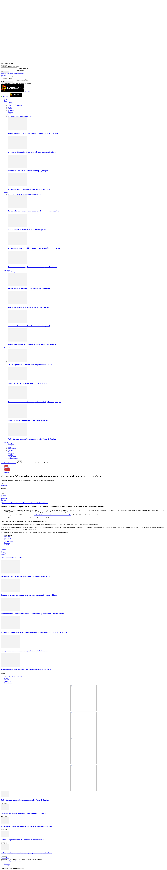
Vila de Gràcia (12, 463)
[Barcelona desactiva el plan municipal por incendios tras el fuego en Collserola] (17, 341)
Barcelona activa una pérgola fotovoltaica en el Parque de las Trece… (32, 267)
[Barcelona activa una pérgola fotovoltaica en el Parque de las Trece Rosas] (17, 263)
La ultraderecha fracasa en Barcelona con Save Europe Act (29, 326)
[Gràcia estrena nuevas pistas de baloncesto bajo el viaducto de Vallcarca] (5, 823)
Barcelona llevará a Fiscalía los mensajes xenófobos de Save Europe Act (33, 133)
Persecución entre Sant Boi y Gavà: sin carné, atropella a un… (30, 420)
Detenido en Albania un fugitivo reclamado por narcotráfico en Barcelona (34, 248)
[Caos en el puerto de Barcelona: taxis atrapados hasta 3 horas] (17, 361)
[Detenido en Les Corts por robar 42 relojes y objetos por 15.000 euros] (17, 167)
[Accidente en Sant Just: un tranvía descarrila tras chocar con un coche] (10, 666)
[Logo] (5, 96)
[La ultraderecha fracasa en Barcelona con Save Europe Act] (17, 322)
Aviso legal (4, 75)
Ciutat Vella (11, 444)
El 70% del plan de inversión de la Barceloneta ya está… (28, 229)
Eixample (10, 445)
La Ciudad (7, 270)
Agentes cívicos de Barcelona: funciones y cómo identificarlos (29, 288)
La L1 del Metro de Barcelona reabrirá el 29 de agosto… (28, 383)
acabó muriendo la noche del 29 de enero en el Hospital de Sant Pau (52, 515)
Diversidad (14, 194)
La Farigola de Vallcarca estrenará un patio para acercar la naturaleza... (26, 853)
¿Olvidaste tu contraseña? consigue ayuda (12, 73)
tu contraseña (20, 70)
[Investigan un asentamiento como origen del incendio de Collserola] (10, 647)
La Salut (6, 679)
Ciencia (10, 107)
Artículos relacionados (7, 557)
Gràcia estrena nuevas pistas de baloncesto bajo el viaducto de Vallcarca (26, 826)
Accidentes (7, 536)
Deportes (10, 112)
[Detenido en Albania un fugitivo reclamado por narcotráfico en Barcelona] (17, 245)
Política (22, 116)
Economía (13, 116)
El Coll (6, 678)
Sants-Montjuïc (12, 456)
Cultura (10, 108)
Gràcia (9, 447)
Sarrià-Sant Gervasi (13, 458)
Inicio (2, 463)
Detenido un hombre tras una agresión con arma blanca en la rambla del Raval (29, 595)
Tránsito (6, 544)
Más (5, 101)
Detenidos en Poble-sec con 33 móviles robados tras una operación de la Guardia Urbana (32, 614)
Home (6, 99)
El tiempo (13, 272)
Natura (18, 116)
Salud (25, 116)
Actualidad (7, 115)
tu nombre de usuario (22, 68)
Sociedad (6, 192)
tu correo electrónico (22, 80)
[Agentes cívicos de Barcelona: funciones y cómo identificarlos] (17, 285)
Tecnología (11, 110)
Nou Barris (11, 452)
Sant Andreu (11, 453)
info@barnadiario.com (14, 861)
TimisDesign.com (29, 868)
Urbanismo (39, 194)
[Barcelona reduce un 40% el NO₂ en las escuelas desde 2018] (17, 304)
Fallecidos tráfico (9, 540)
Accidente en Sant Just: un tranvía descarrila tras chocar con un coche (26, 669)
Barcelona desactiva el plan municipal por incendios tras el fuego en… (32, 344)
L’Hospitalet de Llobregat (15, 105)
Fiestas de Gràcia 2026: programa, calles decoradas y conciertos (23, 813)
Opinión (34, 194)
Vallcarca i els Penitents (10, 681)
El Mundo (10, 113)
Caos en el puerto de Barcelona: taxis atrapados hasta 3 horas (30, 364)
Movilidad (7, 347)
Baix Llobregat (12, 104)
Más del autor (18, 557)
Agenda (10, 102)
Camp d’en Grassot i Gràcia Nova (13, 676)
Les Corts (10, 450)
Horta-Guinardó (12, 448)
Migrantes (29, 194)
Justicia (24, 194)
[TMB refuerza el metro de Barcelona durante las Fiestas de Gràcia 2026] (17, 435)
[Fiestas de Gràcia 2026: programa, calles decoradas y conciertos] (5, 810)
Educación (19, 194)
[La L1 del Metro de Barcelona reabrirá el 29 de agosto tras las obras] (17, 380)
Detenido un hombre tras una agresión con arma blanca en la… (30, 189)
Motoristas (7, 543)
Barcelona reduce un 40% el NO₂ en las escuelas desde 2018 (29, 307)
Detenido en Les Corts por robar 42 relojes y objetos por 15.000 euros (25, 576)
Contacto (6, 865)
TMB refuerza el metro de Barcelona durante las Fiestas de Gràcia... (25, 800)
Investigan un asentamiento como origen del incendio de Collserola (24, 651)
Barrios (6, 442)
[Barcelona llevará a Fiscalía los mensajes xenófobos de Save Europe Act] (17, 130)
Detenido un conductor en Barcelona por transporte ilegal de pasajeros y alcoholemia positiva (34, 632)
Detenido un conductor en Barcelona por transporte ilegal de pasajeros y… (34, 402)
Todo (9, 116)
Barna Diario (4, 485)
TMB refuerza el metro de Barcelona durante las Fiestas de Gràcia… (32, 439)
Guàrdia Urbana (8, 541)
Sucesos (29, 116)
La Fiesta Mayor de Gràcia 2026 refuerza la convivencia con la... (24, 840)
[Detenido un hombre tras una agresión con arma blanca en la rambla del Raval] (17, 186)
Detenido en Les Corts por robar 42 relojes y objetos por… (28, 171)
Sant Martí (10, 455)
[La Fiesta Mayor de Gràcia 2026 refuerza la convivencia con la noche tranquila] (5, 836)
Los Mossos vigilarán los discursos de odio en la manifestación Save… (32, 152)
